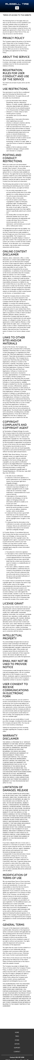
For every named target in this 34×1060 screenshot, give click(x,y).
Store (17, 1040)
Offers (17, 1044)
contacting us (19, 725)
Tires (17, 1036)
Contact (17, 1051)
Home (17, 1032)
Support (17, 1048)
